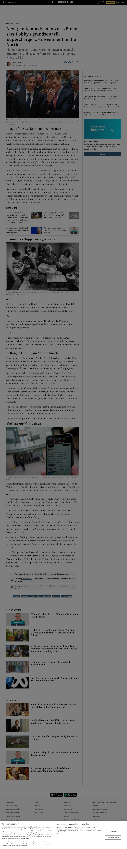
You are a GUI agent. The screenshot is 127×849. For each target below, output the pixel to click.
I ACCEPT (113, 832)
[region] (63, 835)
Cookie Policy (25, 838)
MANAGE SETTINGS (113, 837)
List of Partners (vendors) (64, 834)
